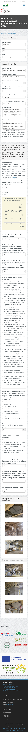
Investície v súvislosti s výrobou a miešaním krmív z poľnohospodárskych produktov (14, 372)
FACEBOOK (7, 712)
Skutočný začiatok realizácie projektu (12, 95)
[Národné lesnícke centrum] (7, 644)
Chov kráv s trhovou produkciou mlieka (14, 418)
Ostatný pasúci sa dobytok (11, 401)
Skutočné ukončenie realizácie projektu (13, 101)
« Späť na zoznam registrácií (8, 33)
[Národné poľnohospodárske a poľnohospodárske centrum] (21, 639)
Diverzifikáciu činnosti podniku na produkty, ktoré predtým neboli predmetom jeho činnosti (14, 446)
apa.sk (14, 177)
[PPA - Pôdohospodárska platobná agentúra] (21, 633)
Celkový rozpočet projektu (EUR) (11, 80)
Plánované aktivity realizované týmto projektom (12, 278)
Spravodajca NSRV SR (9, 687)
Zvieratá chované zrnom (10, 406)
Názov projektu (6, 68)
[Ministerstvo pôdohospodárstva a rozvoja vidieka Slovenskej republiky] (7, 633)
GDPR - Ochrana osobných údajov (12, 690)
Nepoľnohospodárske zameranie (12, 416)
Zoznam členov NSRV (8, 684)
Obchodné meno (6, 42)
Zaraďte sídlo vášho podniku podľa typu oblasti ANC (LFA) (13, 235)
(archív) (14, 689)
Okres (4, 48)
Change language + (22, 1)
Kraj (3, 54)
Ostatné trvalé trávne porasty (11, 413)
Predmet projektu (7, 107)
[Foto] (14, 516)
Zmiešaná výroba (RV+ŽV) (11, 411)
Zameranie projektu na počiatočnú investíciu (11, 436)
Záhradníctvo (7, 404)
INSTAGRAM (7, 719)
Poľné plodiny (7, 399)
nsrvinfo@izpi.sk (10, 704)
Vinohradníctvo (8, 409)
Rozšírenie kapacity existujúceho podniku (14, 442)
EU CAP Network (7, 689)
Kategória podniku (7, 162)
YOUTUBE (7, 715)
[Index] (14, 5)
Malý (5, 190)
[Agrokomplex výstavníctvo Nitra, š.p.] (21, 643)
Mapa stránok (15, 730)
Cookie (21, 730)
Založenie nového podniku (10, 440)
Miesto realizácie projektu (9, 74)
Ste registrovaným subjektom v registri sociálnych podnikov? (12, 488)
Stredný (6, 192)
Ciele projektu (6, 119)
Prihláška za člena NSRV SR (10, 686)
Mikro (5, 187)
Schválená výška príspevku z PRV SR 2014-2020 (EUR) (12, 87)
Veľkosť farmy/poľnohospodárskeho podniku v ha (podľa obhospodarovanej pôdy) (13, 425)
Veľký (5, 194)
